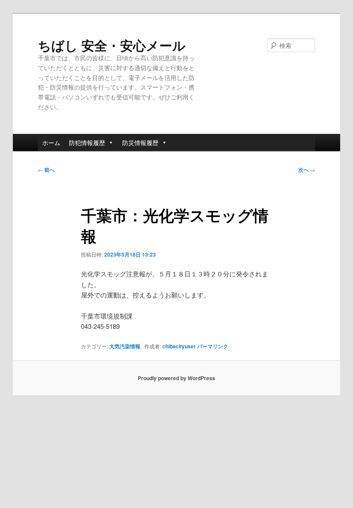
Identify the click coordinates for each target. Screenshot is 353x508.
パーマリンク (212, 346)
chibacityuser (179, 346)
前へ (46, 169)
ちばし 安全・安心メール (112, 45)
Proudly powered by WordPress (176, 378)
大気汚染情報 (124, 346)
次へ (306, 169)
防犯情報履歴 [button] (87, 142)
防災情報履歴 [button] (140, 142)
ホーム (51, 142)
